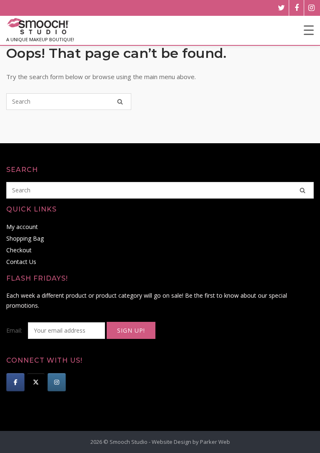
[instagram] (311, 8)
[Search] (120, 101)
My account (22, 227)
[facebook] (296, 8)
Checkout (19, 250)
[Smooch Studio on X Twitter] (36, 382)
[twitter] (281, 8)
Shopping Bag (25, 238)
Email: (15, 330)
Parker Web (215, 442)
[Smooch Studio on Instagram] (57, 382)
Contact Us (21, 262)
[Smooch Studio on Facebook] (15, 382)
